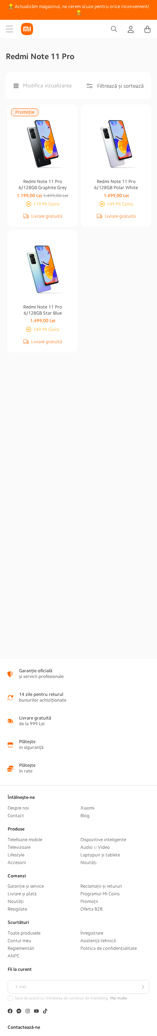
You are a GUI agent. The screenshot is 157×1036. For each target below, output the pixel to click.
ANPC (13, 956)
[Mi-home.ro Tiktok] (45, 1012)
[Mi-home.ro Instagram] (27, 1012)
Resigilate (17, 909)
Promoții (89, 901)
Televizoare (19, 847)
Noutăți (88, 862)
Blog (85, 815)
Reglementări (21, 948)
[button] (9, 29)
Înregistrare (91, 933)
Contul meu (19, 940)
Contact (16, 815)
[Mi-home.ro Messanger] (18, 1012)
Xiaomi (87, 808)
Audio (86, 847)
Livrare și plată (22, 893)
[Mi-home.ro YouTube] (36, 1012)
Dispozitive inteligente (103, 839)
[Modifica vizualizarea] (16, 86)
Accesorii (17, 862)
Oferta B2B (91, 909)
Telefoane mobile (25, 839)
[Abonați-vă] (142, 987)
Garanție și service (26, 886)
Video (104, 847)
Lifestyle (16, 855)
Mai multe (118, 998)
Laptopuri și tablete (100, 855)
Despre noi (18, 808)
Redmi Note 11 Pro (43, 184)
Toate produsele (24, 933)
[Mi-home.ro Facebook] (10, 1012)
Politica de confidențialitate (108, 948)
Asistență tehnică (98, 940)
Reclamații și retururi (101, 886)
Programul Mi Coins (100, 893)
